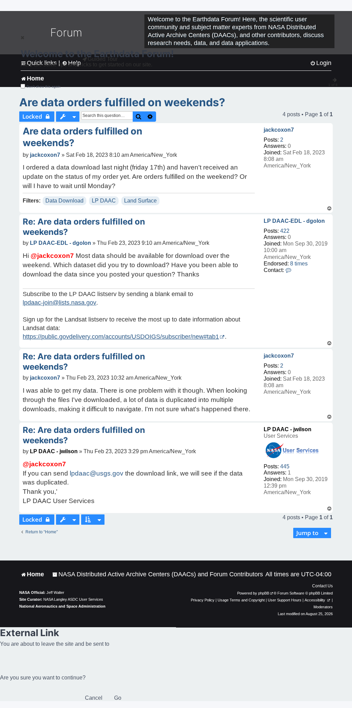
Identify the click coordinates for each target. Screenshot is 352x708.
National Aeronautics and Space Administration (62, 606)
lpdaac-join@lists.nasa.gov (59, 302)
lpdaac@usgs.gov (96, 473)
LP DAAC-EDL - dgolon (294, 221)
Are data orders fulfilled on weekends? (122, 102)
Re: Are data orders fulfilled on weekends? (84, 227)
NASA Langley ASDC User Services (73, 599)
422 (284, 231)
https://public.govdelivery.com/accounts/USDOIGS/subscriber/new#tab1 (121, 336)
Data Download (64, 201)
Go (117, 698)
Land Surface (140, 201)
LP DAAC (104, 201)
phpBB (263, 593)
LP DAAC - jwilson (287, 429)
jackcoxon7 (279, 130)
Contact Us (322, 586)
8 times (299, 263)
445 (284, 466)
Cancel (93, 698)
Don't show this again (43, 86)
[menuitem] (157, 574)
